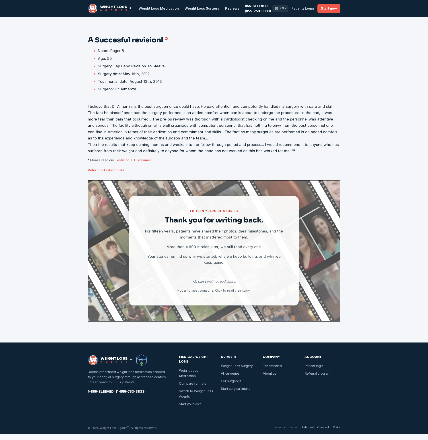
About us (269, 374)
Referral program (318, 374)
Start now (329, 8)
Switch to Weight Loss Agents (196, 393)
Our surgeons (231, 381)
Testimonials (272, 366)
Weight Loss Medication (159, 8)
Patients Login (303, 8)
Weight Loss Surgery (202, 8)
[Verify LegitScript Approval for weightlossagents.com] (141, 360)
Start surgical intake (236, 389)
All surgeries (230, 374)
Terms (293, 427)
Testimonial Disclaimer (133, 160)
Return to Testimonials (106, 170)
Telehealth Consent (315, 427)
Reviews (232, 8)
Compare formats (192, 384)
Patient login (314, 366)
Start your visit (190, 404)
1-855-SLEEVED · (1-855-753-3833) (117, 392)
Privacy (280, 427)
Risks (336, 427)
